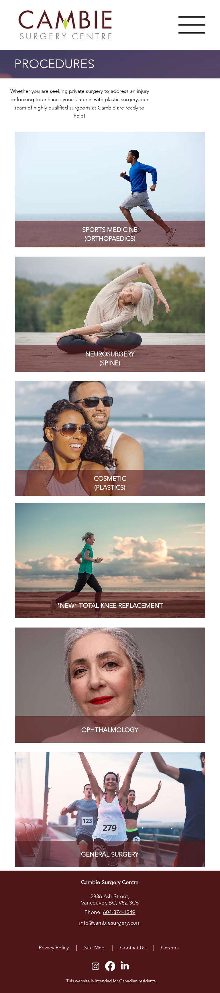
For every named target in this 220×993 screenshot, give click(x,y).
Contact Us (133, 947)
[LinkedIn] (125, 966)
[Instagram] (96, 966)
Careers (170, 947)
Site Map (94, 947)
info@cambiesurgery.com (110, 922)
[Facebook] (110, 966)
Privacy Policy (54, 947)
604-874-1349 (119, 912)
